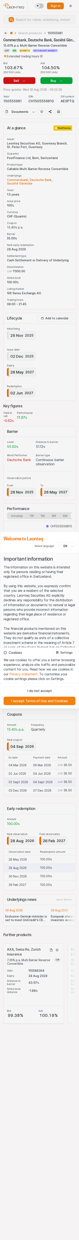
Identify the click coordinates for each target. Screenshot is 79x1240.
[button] (64, 652)
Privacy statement (23, 674)
